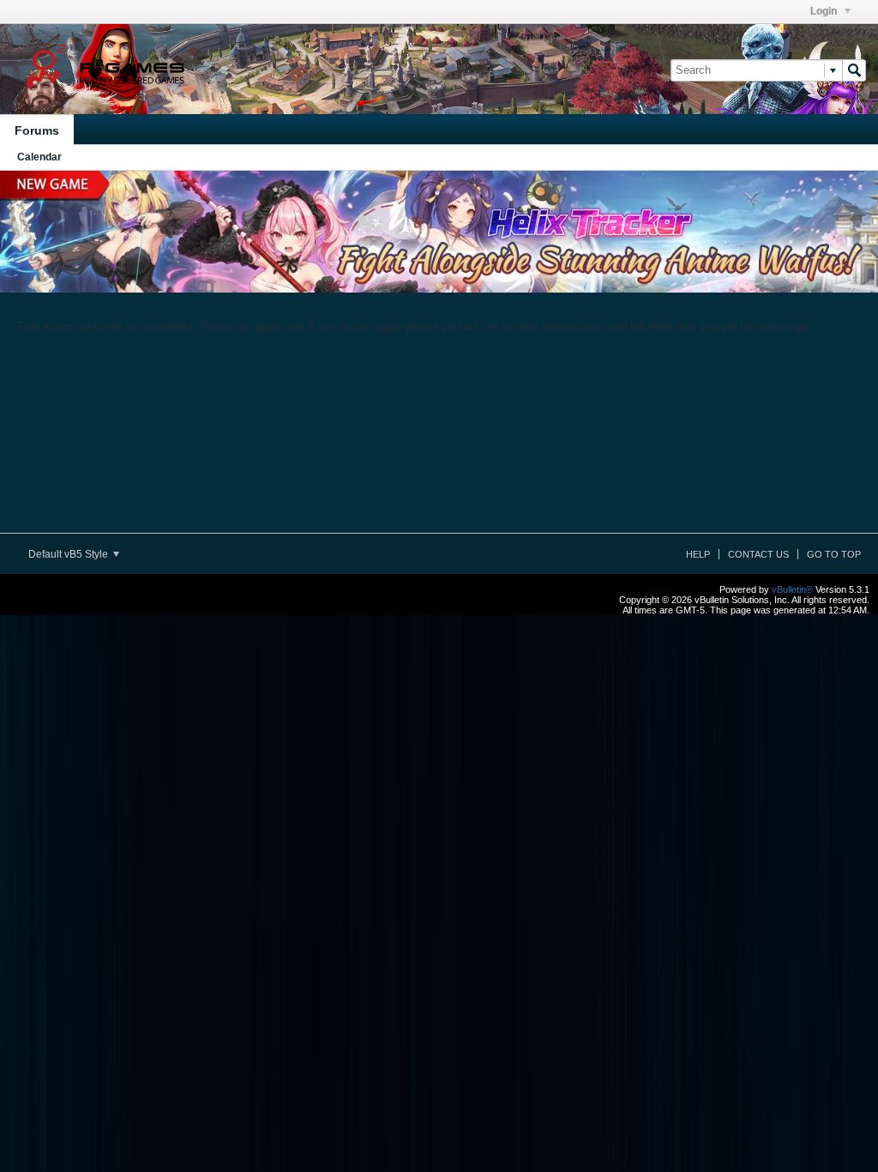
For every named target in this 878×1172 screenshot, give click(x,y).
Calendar (39, 157)
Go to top (834, 554)
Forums (37, 130)
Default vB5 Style (69, 554)
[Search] (854, 70)
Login (824, 11)
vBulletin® (792, 589)
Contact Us (758, 554)
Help (698, 554)
